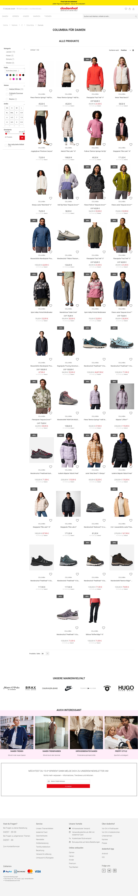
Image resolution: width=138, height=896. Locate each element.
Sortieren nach (114, 50)
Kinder (71, 860)
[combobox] (110, 16)
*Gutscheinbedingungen (10, 877)
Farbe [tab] (6, 67)
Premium (72, 863)
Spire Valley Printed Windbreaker (41, 312)
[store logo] (69, 8)
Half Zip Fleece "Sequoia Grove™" (68, 205)
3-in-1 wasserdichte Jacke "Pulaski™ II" (122, 527)
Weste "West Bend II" (122, 97)
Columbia (30, 25)
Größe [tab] (6, 104)
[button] (51, 91)
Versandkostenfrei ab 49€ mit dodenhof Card (83, 833)
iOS (103, 857)
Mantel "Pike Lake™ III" (68, 151)
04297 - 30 (8, 840)
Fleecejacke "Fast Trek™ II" (95, 97)
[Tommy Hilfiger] (68, 688)
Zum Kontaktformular (11, 846)
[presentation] (3, 688)
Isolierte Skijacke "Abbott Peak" (68, 473)
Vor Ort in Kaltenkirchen (111, 832)
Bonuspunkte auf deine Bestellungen (86, 842)
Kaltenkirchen (35, 9)
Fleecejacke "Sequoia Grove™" (41, 419)
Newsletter (40, 839)
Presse (104, 843)
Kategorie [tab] (7, 48)
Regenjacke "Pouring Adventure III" (68, 366)
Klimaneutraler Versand (81, 828)
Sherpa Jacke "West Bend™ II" (41, 205)
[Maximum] (24, 134)
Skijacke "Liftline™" (122, 419)
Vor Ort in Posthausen (110, 828)
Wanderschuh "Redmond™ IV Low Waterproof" (95, 527)
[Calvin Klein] (30, 688)
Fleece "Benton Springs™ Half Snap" (42, 97)
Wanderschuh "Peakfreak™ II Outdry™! (95, 366)
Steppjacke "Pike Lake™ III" (122, 151)
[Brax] (11, 688)
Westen (10, 63)
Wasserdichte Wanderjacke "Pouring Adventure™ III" (42, 258)
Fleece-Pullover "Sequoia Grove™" (95, 205)
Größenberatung (42, 843)
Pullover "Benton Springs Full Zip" (95, 151)
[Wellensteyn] (88, 688)
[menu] (69, 16)
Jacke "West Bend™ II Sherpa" (95, 473)
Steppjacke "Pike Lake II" (68, 527)
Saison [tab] (6, 85)
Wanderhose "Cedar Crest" (68, 312)
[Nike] (49, 688)
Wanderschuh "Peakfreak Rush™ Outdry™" (42, 473)
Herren (71, 856)
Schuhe (10, 59)
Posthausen (23, 9)
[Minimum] (6, 134)
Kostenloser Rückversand (81, 838)
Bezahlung (40, 850)
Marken (14, 25)
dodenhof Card (41, 832)
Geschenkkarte (41, 836)
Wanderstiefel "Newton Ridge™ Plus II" (122, 581)
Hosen (9, 56)
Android (105, 854)
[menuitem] (5, 16)
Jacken (10, 52)
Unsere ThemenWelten (44, 828)
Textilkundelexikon (43, 847)
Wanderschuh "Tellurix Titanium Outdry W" (69, 258)
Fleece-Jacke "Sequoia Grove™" (122, 205)
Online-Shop (10, 9)
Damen (71, 852)
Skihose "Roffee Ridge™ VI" (94, 634)
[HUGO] (107, 688)
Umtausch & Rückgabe (44, 858)
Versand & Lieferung (43, 854)
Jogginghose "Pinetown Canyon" (42, 151)
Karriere (105, 839)
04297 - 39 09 (9, 832)
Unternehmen (107, 836)
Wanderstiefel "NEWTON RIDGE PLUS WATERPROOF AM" (69, 419)
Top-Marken (73, 867)
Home (5, 25)
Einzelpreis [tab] (8, 130)
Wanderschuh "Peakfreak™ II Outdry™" (122, 366)
